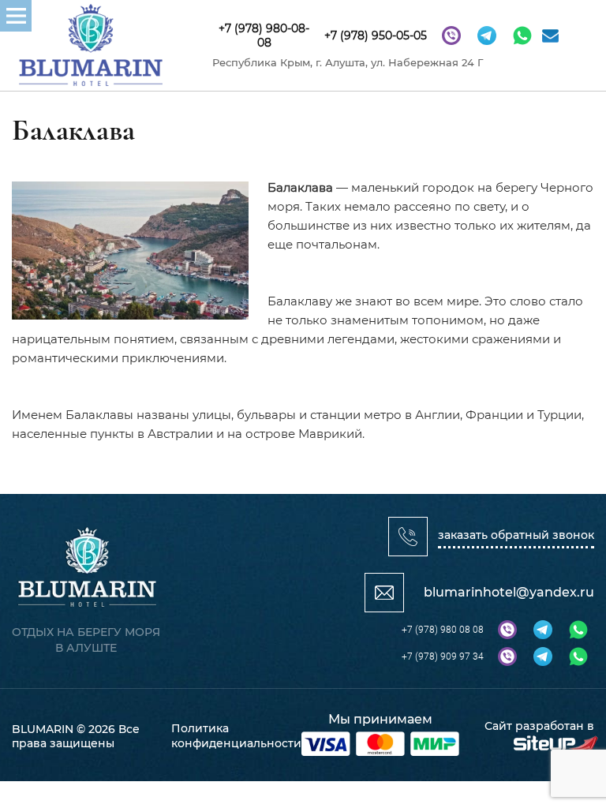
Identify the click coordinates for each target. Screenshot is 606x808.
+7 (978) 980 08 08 (443, 629)
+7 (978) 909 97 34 (443, 656)
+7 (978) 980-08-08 (264, 35)
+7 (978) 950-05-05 (375, 35)
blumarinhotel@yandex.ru (509, 592)
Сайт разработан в (539, 726)
